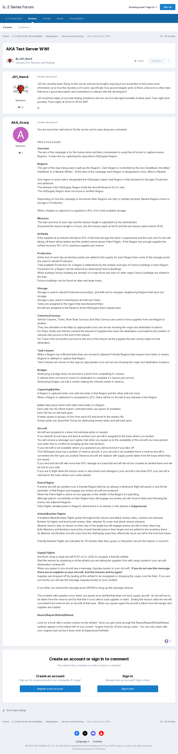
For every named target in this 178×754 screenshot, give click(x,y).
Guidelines (24, 27)
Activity (47, 18)
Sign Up (168, 7)
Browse (32, 18)
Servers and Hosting (43, 62)
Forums (7, 27)
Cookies (97, 741)
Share (140, 60)
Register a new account (50, 688)
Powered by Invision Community (89, 749)
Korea (60, 18)
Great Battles (77, 18)
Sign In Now (128, 688)
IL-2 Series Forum (18, 7)
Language (82, 741)
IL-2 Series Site (14, 18)
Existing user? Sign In (142, 7)
